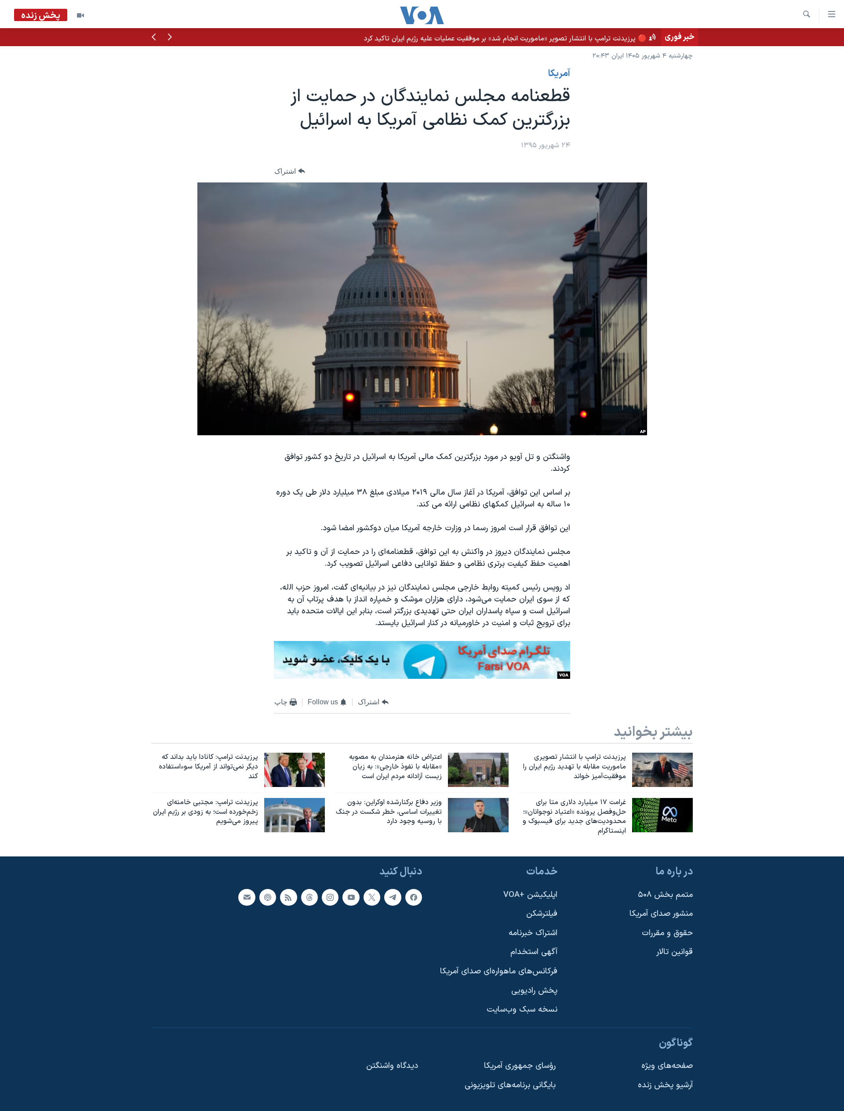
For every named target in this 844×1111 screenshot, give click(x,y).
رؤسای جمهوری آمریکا (520, 1066)
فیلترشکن (541, 914)
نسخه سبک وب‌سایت (522, 1010)
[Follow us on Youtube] (350, 897)
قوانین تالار (674, 952)
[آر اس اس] (288, 897)
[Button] (289, 171)
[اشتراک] (246, 897)
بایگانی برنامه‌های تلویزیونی (510, 1085)
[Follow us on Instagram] (330, 897)
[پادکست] (267, 897)
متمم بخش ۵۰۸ (665, 895)
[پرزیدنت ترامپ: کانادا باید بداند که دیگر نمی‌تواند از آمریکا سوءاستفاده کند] (294, 770)
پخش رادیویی (534, 991)
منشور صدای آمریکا (661, 914)
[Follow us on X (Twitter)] (372, 897)
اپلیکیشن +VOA (530, 895)
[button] (170, 37)
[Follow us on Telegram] (392, 897)
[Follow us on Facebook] (413, 897)
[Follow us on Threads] (309, 897)
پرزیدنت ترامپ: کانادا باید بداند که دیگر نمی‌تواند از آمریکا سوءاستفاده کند (551, 37)
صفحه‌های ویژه (667, 1066)
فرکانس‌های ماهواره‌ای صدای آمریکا (498, 971)
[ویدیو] (80, 15)
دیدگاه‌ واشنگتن (392, 1066)
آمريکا (559, 74)
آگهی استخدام (533, 952)
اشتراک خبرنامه (533, 933)
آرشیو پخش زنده (665, 1085)
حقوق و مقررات (667, 933)
